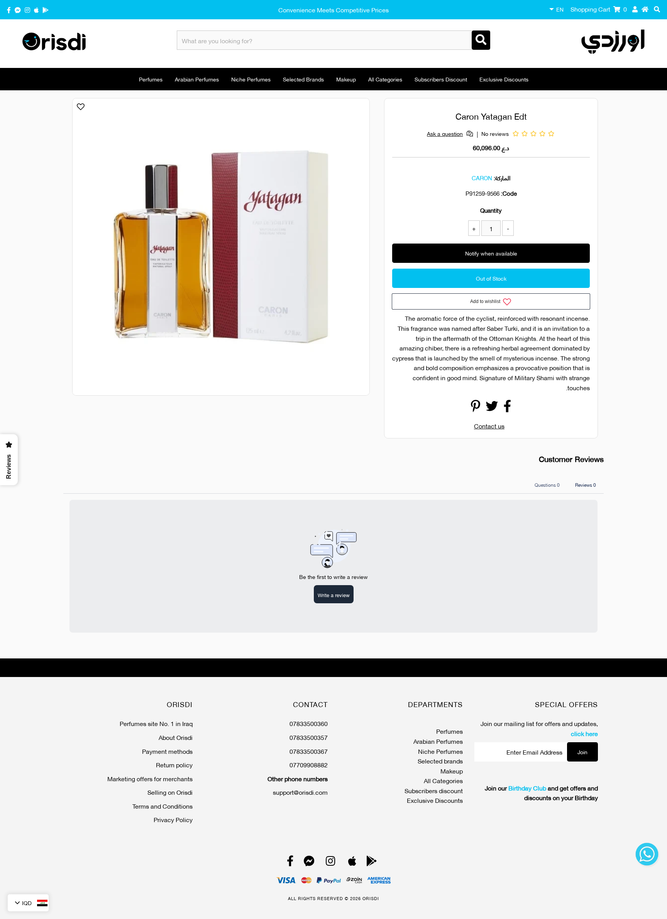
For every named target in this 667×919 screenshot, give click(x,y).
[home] (645, 9)
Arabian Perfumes (197, 79)
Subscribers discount (441, 79)
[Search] (481, 40)
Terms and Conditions (162, 805)
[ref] (18, 9)
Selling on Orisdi (170, 791)
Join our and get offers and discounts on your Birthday (541, 792)
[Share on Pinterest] (475, 407)
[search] (657, 9)
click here (584, 733)
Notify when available (491, 253)
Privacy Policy (173, 819)
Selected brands (303, 79)
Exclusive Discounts (503, 79)
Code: (509, 193)
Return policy (174, 764)
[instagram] (27, 9)
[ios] (36, 9)
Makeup (346, 79)
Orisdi (370, 898)
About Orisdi (176, 737)
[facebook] (9, 9)
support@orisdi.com (300, 791)
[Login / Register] (635, 9)
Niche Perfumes (251, 79)
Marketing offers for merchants (150, 778)
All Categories (385, 79)
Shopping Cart (599, 8)
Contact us (489, 425)
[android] (45, 9)
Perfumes (151, 79)
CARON (482, 177)
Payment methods (167, 751)
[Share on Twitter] (492, 407)
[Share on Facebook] (507, 407)
